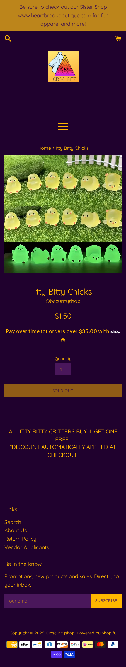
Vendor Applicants (26, 547)
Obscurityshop (60, 633)
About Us (15, 530)
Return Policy (20, 538)
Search (12, 522)
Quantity (63, 358)
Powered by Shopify (96, 633)
